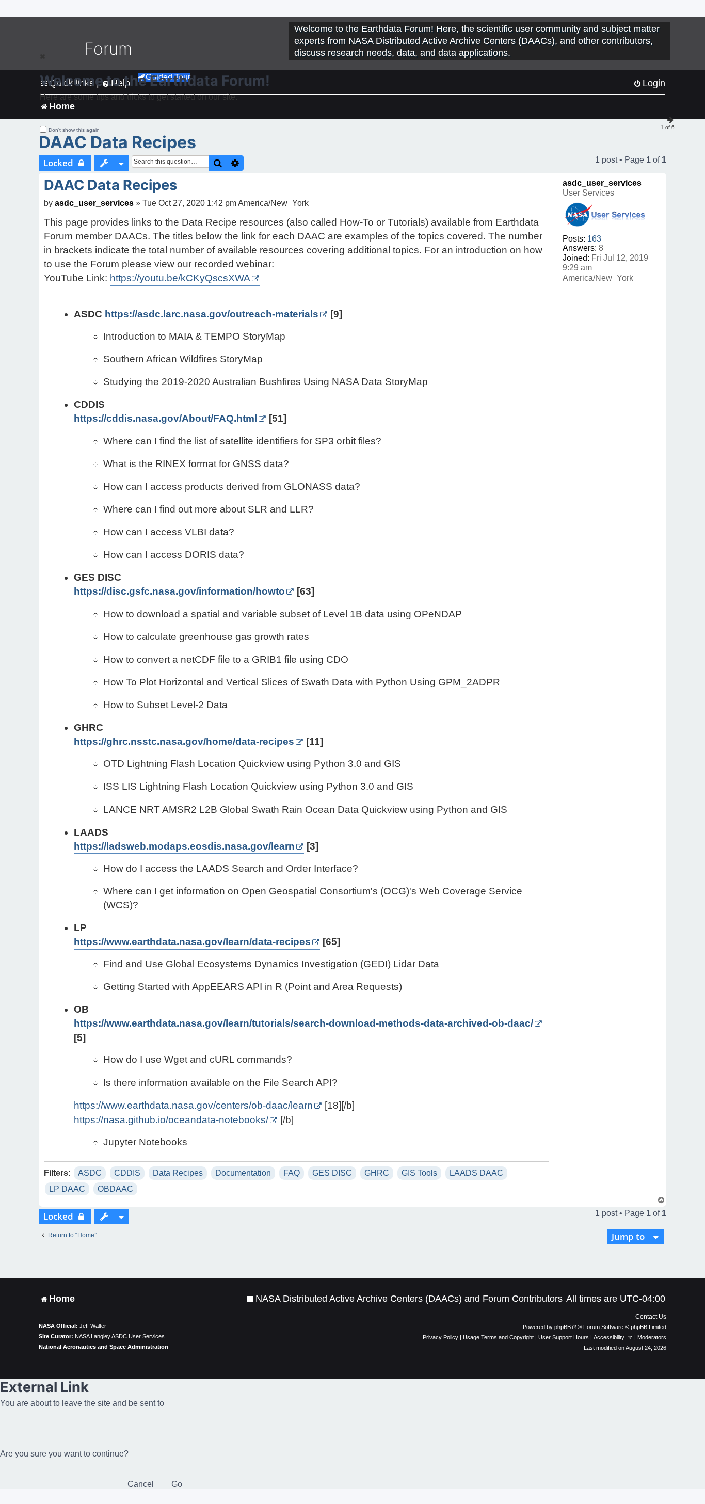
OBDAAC (115, 1189)
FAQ (291, 1173)
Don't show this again (74, 130)
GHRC (376, 1173)
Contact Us (650, 1316)
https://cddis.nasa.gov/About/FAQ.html (165, 418)
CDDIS (127, 1173)
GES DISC (332, 1173)
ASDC (90, 1173)
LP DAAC (67, 1189)
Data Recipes (178, 1173)
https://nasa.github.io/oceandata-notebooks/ (171, 1119)
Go (176, 1484)
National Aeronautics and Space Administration (103, 1346)
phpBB (562, 1327)
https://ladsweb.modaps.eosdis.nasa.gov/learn (184, 846)
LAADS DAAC (476, 1173)
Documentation (243, 1173)
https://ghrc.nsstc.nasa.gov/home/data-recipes (184, 741)
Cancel (140, 1484)
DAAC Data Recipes (117, 142)
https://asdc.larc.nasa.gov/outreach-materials (211, 314)
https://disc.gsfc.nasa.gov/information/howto (179, 591)
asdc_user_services (602, 183)
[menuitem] (404, 1299)
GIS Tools (419, 1173)
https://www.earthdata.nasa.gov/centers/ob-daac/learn (193, 1105)
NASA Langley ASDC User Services (120, 1336)
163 (594, 238)
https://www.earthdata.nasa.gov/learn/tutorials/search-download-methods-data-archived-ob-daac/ (303, 1023)
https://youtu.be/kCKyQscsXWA (180, 278)
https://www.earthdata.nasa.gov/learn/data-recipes (192, 941)
